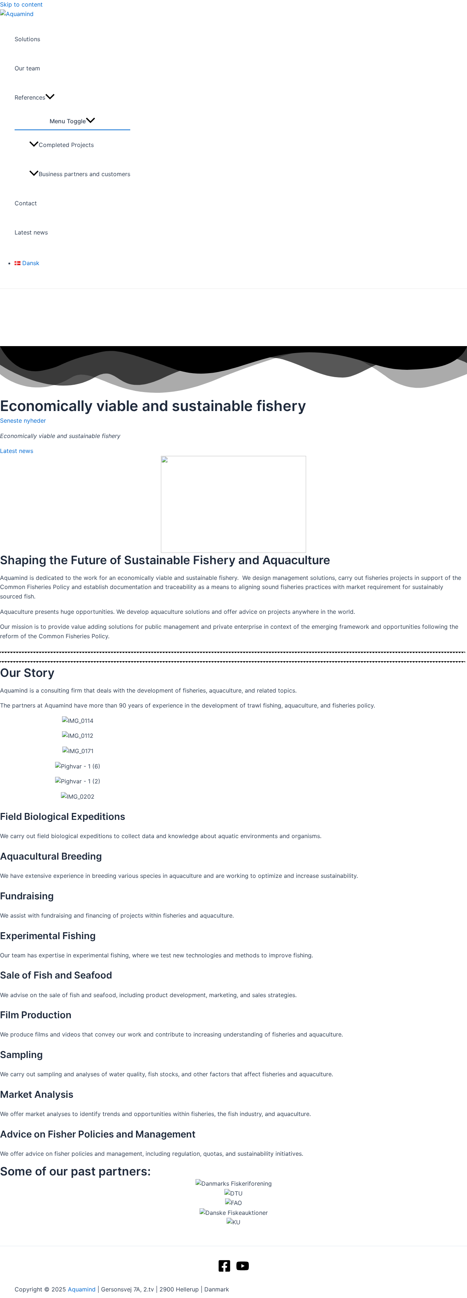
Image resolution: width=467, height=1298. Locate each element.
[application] (50, 97)
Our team (27, 68)
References (30, 97)
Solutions (27, 39)
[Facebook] (224, 1270)
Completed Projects (66, 144)
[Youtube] (243, 1270)
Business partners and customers (84, 174)
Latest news (31, 232)
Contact (26, 203)
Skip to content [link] (21, 4)
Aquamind (82, 1289)
